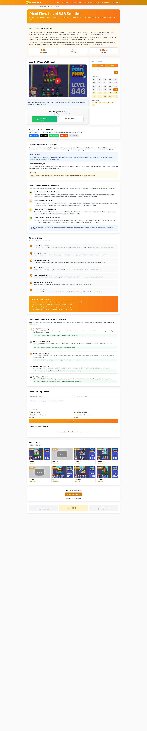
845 (110, 89)
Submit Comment (73, 421)
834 (105, 82)
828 (99, 79)
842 (94, 89)
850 (110, 93)
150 (104, 102)
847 (94, 93)
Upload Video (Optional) (80, 412)
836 (116, 82)
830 (110, 79)
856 (116, 96)
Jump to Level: (95, 69)
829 (105, 79)
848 (99, 93)
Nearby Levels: (95, 76)
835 (110, 82)
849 (105, 93)
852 (94, 96)
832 (94, 82)
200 (108, 102)
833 (99, 82)
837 (94, 86)
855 (110, 96)
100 (100, 102)
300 (93, 105)
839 (105, 86)
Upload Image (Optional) (35, 412)
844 (105, 89)
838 (99, 86)
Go (116, 72)
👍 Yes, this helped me (73, 494)
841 (116, 86)
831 (116, 79)
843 (99, 89)
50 (96, 102)
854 (105, 96)
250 (112, 102)
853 (100, 96)
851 (116, 93)
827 (94, 79)
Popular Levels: (95, 100)
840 (110, 86)
